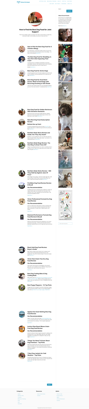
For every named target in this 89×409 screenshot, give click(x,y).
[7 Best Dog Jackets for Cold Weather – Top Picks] (21, 355)
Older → (49, 384)
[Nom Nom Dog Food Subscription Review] (21, 122)
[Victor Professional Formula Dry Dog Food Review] (21, 201)
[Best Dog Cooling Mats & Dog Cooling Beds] (21, 276)
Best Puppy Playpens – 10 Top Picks (39, 285)
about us (64, 25)
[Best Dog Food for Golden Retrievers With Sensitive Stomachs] (21, 112)
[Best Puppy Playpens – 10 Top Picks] (21, 287)
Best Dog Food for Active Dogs (37, 71)
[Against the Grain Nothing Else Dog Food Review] (21, 314)
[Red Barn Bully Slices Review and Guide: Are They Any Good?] (21, 135)
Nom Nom (47, 126)
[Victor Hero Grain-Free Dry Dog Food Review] (21, 261)
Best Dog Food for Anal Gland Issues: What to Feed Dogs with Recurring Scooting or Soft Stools (38, 81)
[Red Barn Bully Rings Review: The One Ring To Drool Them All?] (21, 145)
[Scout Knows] (24, 2)
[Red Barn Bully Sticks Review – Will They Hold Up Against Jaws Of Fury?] (21, 173)
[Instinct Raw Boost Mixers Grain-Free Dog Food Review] (21, 329)
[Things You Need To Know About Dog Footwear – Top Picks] (21, 343)
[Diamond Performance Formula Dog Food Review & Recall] (21, 217)
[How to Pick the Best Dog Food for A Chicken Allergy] (21, 49)
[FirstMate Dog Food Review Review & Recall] (21, 185)
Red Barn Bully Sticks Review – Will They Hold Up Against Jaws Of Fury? (39, 172)
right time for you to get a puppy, (38, 289)
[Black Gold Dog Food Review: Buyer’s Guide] (21, 249)
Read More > (38, 53)
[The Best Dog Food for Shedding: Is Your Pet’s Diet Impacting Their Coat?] (21, 59)
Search (59, 8)
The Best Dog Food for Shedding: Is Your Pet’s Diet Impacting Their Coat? (39, 58)
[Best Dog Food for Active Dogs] (21, 73)
